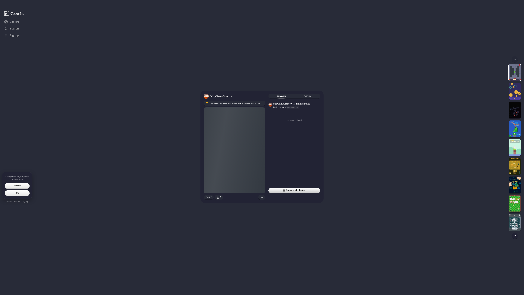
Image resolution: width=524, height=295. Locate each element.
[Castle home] (14, 13)
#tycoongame (292, 107)
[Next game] (515, 236)
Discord (9, 201)
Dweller (17, 201)
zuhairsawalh (303, 104)
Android (17, 186)
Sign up (25, 201)
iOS (17, 193)
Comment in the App (296, 190)
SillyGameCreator (221, 96)
